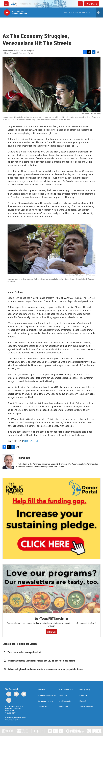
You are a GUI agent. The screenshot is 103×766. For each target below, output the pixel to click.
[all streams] (99, 12)
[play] (7, 12)
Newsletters (63, 707)
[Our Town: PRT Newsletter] (51, 589)
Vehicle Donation (86, 707)
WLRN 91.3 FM (30, 441)
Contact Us (42, 707)
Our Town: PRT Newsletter (51, 619)
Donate (93, 3)
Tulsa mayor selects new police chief (24, 652)
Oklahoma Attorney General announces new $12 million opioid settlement (41, 660)
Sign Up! (51, 631)
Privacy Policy (85, 690)
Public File (83, 695)
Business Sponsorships (47, 695)
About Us (41, 690)
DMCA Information (66, 690)
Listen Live (63, 695)
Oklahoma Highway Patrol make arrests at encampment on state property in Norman (46, 669)
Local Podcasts (65, 701)
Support (83, 701)
